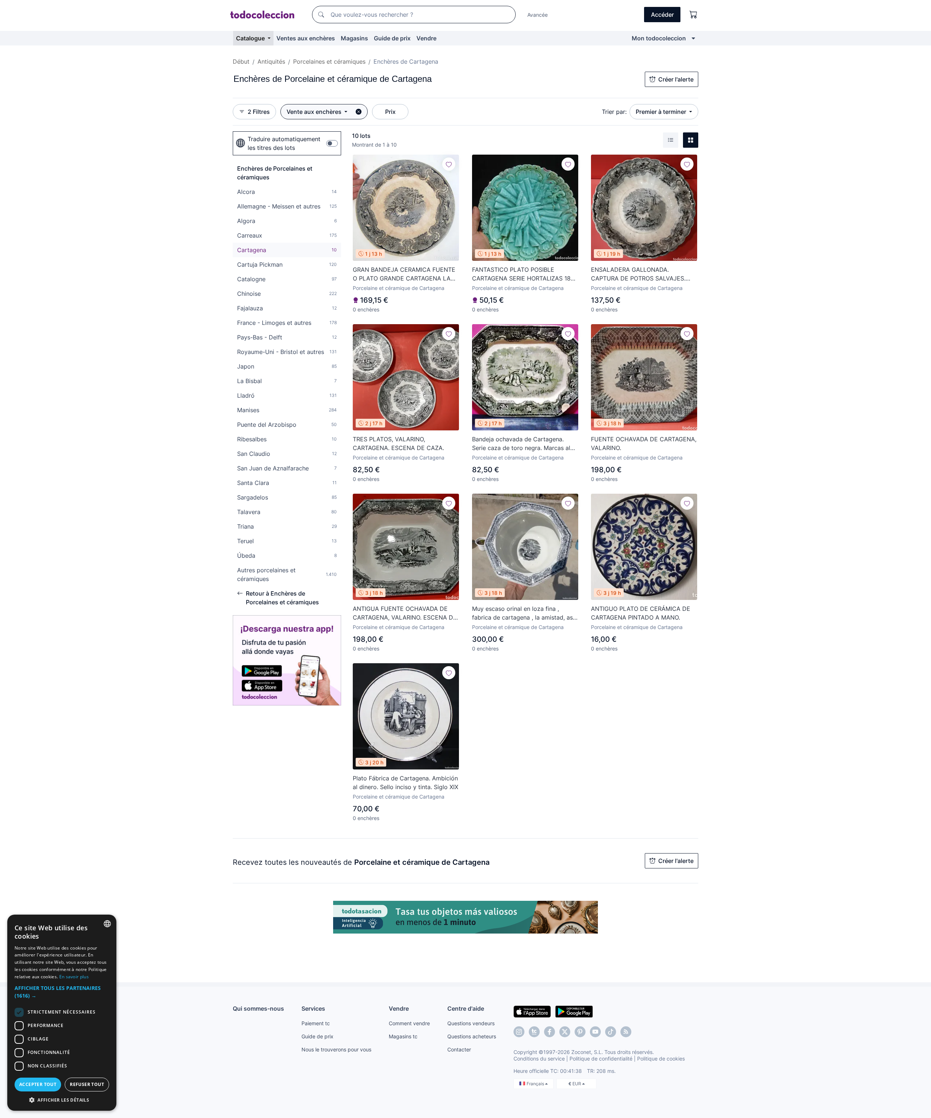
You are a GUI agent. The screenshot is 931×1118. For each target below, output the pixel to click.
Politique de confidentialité (601, 1058)
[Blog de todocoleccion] (625, 1031)
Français (536, 1083)
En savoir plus (74, 977)
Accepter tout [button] (37, 1084)
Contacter (459, 1049)
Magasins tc (403, 1036)
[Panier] (693, 14)
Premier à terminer (662, 111)
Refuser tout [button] (87, 1084)
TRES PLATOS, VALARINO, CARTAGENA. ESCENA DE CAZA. (398, 443)
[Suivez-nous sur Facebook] (549, 1031)
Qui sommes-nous (258, 1008)
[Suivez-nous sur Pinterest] (580, 1031)
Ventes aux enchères (305, 38)
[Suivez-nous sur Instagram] (519, 1031)
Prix (390, 111)
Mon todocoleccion (659, 38)
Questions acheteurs (471, 1036)
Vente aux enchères (315, 111)
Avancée (537, 15)
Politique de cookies (661, 1058)
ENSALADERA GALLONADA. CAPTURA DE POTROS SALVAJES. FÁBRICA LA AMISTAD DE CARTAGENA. (638, 274)
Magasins (354, 38)
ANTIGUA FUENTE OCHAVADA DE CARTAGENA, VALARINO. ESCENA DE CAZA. (405, 613)
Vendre (426, 38)
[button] (62, 991)
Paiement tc (315, 1023)
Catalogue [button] (251, 38)
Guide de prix (392, 38)
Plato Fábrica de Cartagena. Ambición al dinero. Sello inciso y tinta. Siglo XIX (405, 783)
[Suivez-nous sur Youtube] (595, 1031)
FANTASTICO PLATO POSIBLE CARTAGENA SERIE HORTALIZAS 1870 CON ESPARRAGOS (525, 274)
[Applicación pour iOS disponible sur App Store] (532, 1011)
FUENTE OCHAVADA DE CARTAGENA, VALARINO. (643, 443)
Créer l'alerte (676, 79)
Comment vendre (409, 1023)
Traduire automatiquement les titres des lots (284, 143)
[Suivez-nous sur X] (564, 1031)
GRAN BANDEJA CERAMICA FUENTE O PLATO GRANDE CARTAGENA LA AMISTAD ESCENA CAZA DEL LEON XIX (404, 274)
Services (313, 1008)
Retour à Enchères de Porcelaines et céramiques (282, 598)
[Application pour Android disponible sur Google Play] (574, 1011)
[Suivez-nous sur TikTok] (610, 1031)
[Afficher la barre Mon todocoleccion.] (693, 38)
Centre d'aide (465, 1008)
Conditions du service (539, 1058)
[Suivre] (448, 164)
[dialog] (61, 1013)
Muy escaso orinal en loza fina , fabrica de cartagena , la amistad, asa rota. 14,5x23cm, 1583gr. (524, 613)
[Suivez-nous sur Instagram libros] (534, 1031)
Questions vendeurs (471, 1023)
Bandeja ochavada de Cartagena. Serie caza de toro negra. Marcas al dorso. (521, 443)
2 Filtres (259, 111)
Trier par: (614, 111)
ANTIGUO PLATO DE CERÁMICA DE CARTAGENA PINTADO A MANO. (640, 613)
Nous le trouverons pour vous (336, 1049)
